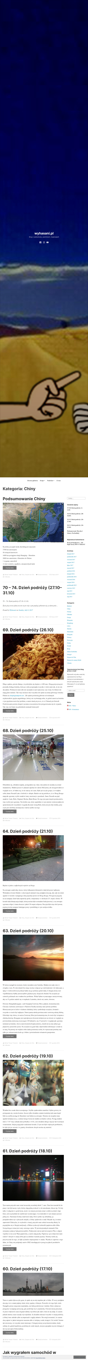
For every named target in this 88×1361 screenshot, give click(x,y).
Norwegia (70, 640)
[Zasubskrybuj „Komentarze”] (67, 709)
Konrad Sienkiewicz (73, 543)
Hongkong (70, 623)
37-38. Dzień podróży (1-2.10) (75, 509)
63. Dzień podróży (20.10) (28, 930)
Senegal (69, 654)
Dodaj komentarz (42, 574)
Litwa (68, 626)
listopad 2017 (70, 554)
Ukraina (69, 663)
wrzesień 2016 (71, 579)
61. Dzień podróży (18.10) (27, 1150)
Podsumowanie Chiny (24, 498)
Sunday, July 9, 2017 (26, 610)
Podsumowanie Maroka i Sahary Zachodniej (75, 532)
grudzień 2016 (71, 571)
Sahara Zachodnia (72, 651)
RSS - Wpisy (72, 705)
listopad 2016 (70, 574)
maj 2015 (69, 591)
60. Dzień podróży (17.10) (27, 1268)
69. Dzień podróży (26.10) (28, 629)
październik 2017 (71, 557)
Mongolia (69, 634)
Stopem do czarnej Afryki (74, 660)
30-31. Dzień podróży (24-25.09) (75, 526)
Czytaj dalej (10, 568)
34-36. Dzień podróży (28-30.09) (75, 515)
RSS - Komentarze (74, 709)
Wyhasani (13, 610)
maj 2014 (69, 596)
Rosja (68, 649)
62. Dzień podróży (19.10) (28, 1056)
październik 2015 (71, 585)
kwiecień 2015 (71, 594)
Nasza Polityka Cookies (40, 1358)
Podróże (50, 480)
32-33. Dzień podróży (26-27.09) (75, 520)
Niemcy (69, 637)
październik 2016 (71, 577)
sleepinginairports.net (17, 695)
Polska (69, 643)
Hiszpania (70, 620)
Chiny (22, 574)
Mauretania (70, 632)
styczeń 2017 (70, 568)
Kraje (42, 480)
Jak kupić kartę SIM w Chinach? (76, 543)
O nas (59, 480)
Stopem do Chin (29, 574)
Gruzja (69, 617)
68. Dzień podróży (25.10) (28, 730)
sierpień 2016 (70, 582)
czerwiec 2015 (71, 588)
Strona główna (32, 480)
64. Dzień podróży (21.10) (28, 831)
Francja (69, 611)
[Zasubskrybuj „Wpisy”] (67, 705)
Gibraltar (69, 614)
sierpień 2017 (70, 562)
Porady (69, 646)
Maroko (69, 629)
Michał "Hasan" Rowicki (11, 574)
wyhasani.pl (44, 233)
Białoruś (69, 606)
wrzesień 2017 (71, 559)
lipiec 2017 (70, 565)
